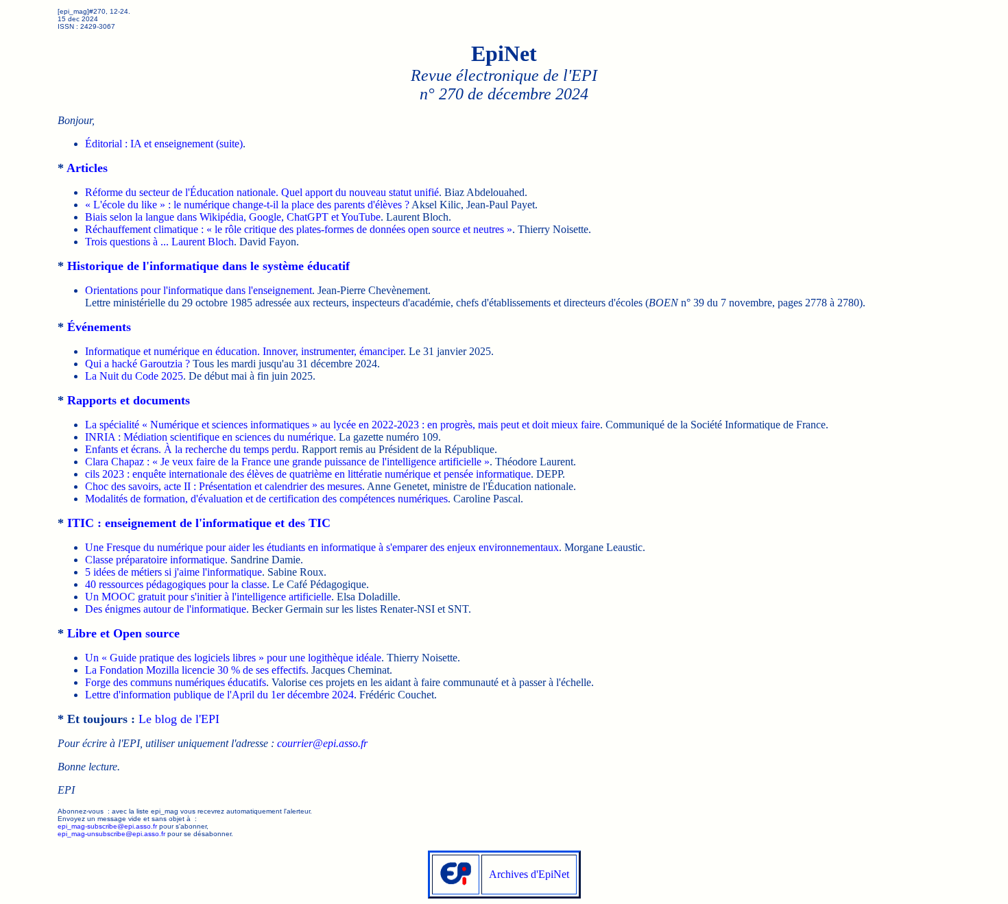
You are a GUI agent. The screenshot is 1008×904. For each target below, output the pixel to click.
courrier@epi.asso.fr (322, 743)
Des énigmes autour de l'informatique (165, 609)
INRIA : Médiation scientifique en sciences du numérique (209, 437)
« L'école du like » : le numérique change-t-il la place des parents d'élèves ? (247, 204)
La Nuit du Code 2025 (134, 376)
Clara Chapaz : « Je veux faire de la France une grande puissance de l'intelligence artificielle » (287, 461)
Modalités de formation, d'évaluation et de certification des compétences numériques (266, 498)
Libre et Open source (123, 633)
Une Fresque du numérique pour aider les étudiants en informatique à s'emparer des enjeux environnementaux (322, 547)
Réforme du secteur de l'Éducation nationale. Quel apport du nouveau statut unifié (262, 192)
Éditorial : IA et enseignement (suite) (164, 143)
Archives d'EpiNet (529, 874)
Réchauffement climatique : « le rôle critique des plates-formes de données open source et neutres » (298, 229)
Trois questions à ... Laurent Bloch (159, 241)
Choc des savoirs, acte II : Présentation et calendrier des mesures (223, 486)
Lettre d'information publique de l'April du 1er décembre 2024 (219, 694)
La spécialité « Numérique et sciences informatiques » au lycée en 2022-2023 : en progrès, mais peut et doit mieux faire (342, 424)
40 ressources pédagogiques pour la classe (176, 584)
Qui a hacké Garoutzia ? (137, 363)
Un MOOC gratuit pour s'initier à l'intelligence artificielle (208, 596)
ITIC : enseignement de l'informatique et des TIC (199, 523)
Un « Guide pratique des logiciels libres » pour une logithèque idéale (233, 657)
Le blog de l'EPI (179, 719)
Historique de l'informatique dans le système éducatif (208, 266)
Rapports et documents (128, 400)
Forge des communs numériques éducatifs (175, 682)
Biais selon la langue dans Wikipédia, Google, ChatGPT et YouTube (233, 217)
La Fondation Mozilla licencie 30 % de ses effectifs (195, 670)
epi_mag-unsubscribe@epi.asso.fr (111, 834)
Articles (87, 168)
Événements (99, 327)
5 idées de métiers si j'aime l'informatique (173, 572)
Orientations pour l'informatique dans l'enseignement (198, 290)
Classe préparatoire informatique (155, 559)
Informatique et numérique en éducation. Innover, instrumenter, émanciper (244, 351)
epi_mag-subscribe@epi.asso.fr (107, 826)
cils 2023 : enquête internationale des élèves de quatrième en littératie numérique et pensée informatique (308, 474)
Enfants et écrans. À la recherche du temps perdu (190, 449)
